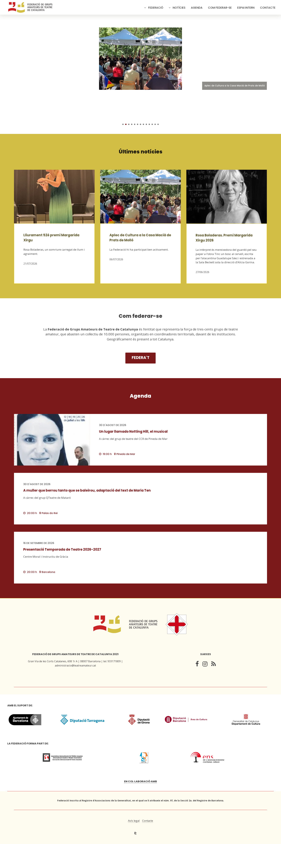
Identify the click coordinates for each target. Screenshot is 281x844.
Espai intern (245, 8)
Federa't (140, 357)
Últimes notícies (140, 151)
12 (155, 124)
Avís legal (134, 821)
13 (158, 124)
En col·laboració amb (140, 781)
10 (149, 124)
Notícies (179, 8)
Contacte (267, 8)
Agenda (196, 8)
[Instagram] (204, 664)
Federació (155, 8)
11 (152, 124)
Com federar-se (220, 8)
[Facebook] (197, 664)
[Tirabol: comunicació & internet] (140, 833)
